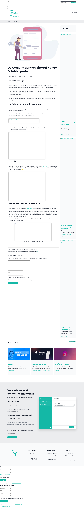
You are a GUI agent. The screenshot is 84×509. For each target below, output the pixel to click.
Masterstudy (12, 370)
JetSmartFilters (46, 370)
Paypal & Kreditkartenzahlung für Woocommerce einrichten (68, 123)
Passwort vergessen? (5, 474)
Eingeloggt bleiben (5, 477)
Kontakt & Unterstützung (16, 17)
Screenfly (12, 161)
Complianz (63, 234)
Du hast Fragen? (12, 437)
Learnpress (64, 132)
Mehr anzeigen (72, 341)
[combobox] (64, 405)
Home (9, 21)
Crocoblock (34, 370)
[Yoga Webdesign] (16, 2)
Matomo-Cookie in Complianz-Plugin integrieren (66, 227)
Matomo (69, 234)
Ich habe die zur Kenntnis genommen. (23, 279)
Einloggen (74, 12)
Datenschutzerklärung (20, 279)
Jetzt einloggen (18, 504)
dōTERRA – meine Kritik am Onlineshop (67, 328)
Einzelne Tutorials (14, 13)
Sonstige (57, 370)
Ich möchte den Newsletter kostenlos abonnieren (20, 277)
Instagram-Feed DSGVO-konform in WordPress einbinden (65, 363)
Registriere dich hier (16, 483)
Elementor (29, 208)
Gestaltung (14, 21)
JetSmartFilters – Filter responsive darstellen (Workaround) (42, 363)
